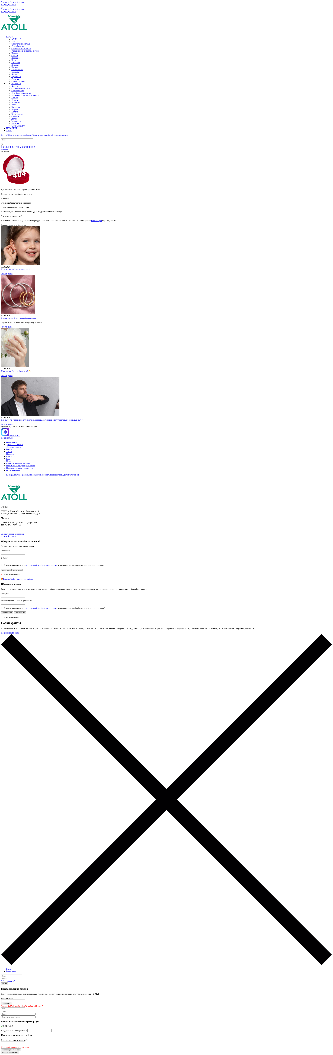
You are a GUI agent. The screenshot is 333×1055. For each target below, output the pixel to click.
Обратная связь (13, 470)
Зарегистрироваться (10, 1053)
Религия (15, 79)
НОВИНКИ (11, 128)
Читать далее (6, 274)
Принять (15, 633)
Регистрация (11, 971)
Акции (9, 452)
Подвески (15, 58)
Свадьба (15, 72)
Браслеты (15, 62)
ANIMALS (16, 39)
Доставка (11, 4)
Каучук (14, 67)
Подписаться (6, 438)
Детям (14, 74)
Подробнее (6, 633)
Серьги (14, 55)
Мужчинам (16, 76)
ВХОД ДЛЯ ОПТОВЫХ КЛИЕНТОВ (18, 147)
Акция (4, 4)
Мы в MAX (14, 435)
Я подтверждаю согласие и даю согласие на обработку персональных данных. (54, 565)
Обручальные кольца (20, 44)
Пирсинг (15, 65)
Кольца (14, 53)
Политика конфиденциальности (20, 466)
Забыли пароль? (8, 981)
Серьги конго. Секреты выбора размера (18, 318)
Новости (10, 454)
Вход (8, 969)
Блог (8, 459)
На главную (96, 220)
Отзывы (9, 461)
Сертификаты (17, 46)
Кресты (14, 41)
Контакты (10, 456)
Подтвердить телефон (11, 1050)
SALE (9, 130)
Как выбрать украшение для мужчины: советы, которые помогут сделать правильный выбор (42, 420)
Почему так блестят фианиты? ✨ (16, 371)
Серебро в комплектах (21, 48)
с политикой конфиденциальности (41, 565)
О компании (11, 442)
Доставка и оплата (14, 444)
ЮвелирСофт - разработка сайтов (18, 579)
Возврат (9, 449)
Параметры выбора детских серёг (16, 269)
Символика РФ (18, 81)
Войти (4, 984)
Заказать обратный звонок (12, 2)
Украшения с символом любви (25, 51)
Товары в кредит (13, 447)
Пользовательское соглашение (19, 468)
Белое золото (17, 69)
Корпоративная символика (18, 463)
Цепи (13, 60)
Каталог (9, 37)
